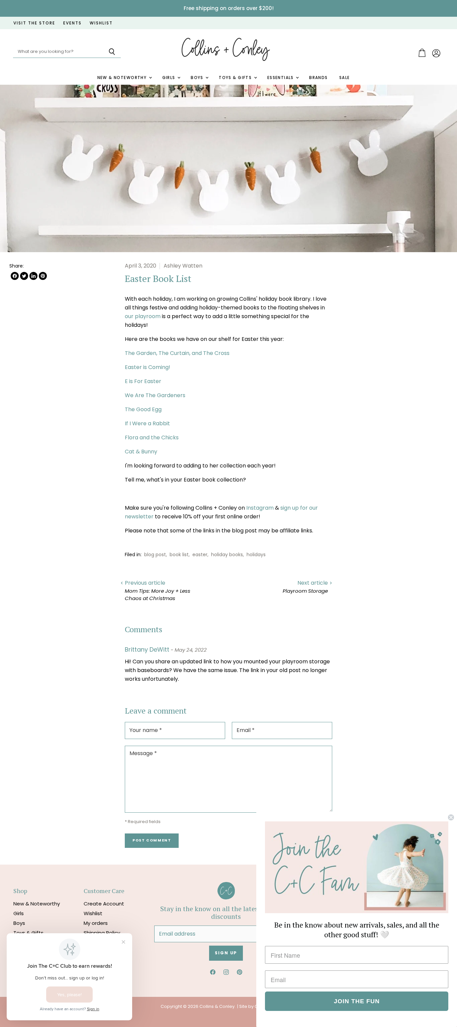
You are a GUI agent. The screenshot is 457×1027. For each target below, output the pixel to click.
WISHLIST (101, 23)
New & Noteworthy (122, 77)
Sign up (226, 953)
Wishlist (93, 913)
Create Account (104, 903)
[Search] (112, 52)
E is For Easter (143, 381)
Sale (344, 77)
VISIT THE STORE (34, 23)
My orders (96, 923)
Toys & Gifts (236, 77)
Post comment (151, 840)
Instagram (260, 508)
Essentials (281, 77)
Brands (318, 77)
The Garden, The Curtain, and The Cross (177, 353)
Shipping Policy (102, 932)
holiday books (227, 554)
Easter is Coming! (147, 367)
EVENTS (72, 23)
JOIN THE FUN (357, 1001)
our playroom (143, 316)
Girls (169, 77)
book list (179, 554)
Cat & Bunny (141, 451)
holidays (256, 554)
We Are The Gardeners (155, 395)
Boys (198, 77)
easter (199, 554)
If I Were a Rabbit (147, 423)
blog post (155, 554)
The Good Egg (143, 409)
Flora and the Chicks (152, 437)
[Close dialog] (451, 817)
